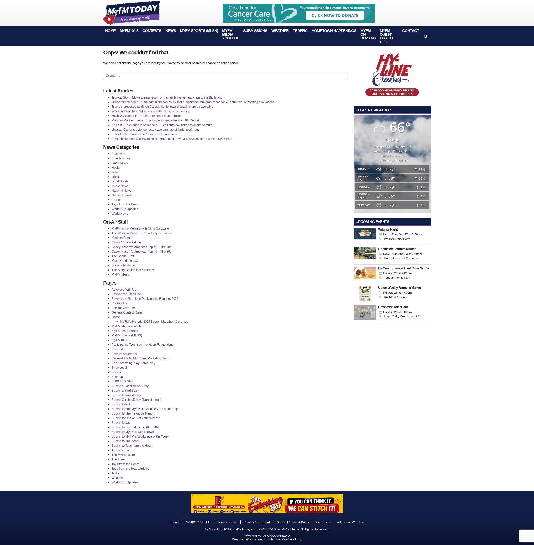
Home (110, 31)
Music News (120, 186)
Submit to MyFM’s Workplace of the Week (140, 436)
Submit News (121, 422)
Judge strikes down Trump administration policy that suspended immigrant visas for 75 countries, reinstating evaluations (193, 102)
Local (115, 176)
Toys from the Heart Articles (130, 468)
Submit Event (121, 404)
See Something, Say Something (133, 363)
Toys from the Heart (125, 204)
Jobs (115, 172)
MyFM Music (121, 274)
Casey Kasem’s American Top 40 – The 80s (141, 251)
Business (118, 154)
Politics (116, 199)
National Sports (122, 195)
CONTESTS (151, 31)
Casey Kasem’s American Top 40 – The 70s (141, 247)
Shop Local (119, 367)
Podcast (117, 349)
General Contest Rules (127, 312)
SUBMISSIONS (255, 31)
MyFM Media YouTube (230, 34)
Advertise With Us (124, 289)
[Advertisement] (299, 13)
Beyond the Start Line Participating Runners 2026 (145, 298)
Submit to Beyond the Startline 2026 (136, 427)
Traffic (300, 31)
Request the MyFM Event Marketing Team (140, 358)
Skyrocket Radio (278, 536)
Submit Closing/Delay (126, 395)
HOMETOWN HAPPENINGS (334, 31)
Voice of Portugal (123, 265)
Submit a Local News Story (130, 386)
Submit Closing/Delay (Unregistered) (136, 399)
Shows (116, 372)
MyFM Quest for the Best (387, 36)
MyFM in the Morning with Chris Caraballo (140, 228)
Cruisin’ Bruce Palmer (126, 242)
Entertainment (121, 158)
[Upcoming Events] (365, 235)
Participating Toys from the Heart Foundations (143, 344)
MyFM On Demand (125, 331)
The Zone (118, 459)
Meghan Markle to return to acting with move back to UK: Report (155, 120)
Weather (280, 31)
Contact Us (119, 303)
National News (121, 190)
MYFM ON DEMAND (368, 34)
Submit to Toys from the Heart (132, 445)
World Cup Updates (125, 209)
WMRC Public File (198, 522)
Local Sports (120, 181)
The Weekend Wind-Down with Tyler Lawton (142, 233)
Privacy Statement (124, 353)
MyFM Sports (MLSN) (199, 31)
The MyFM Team (123, 454)
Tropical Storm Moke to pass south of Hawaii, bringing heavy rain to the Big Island (167, 97)
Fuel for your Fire (123, 308)
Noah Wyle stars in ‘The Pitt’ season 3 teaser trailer (146, 116)
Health (116, 167)
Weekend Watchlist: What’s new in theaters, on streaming (151, 111)
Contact (410, 31)
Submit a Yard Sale (125, 390)
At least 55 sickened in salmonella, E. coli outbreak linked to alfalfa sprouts (162, 125)
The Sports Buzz (123, 256)
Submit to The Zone (125, 441)
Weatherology (291, 539)
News (170, 31)
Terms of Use (121, 450)
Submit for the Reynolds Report (133, 413)
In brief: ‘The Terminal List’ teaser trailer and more (145, 134)
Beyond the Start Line (126, 294)
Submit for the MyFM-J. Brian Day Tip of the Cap (145, 409)
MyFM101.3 (129, 31)
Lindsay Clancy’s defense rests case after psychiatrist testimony (155, 129)
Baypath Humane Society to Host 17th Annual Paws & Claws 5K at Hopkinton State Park (172, 138)
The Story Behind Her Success (133, 270)
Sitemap (117, 376)
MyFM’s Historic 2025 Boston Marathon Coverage (154, 321)
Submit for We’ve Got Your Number (136, 418)
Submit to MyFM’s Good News (133, 432)
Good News (120, 163)
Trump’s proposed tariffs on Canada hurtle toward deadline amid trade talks (162, 106)
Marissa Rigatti (122, 237)
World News (120, 213)
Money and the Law (125, 260)
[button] (425, 36)
